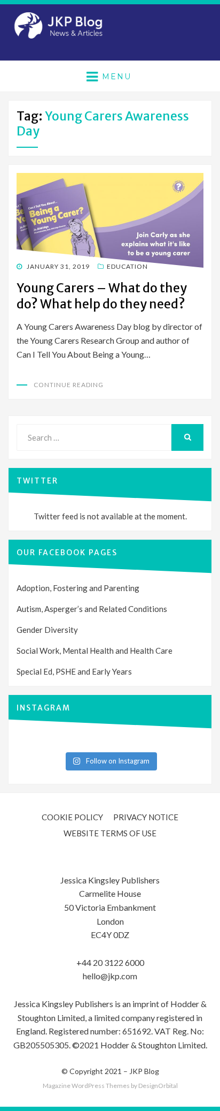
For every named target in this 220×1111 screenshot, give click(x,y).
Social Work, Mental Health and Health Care (94, 650)
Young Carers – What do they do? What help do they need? (102, 296)
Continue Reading (69, 385)
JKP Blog (144, 1071)
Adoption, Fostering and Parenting (78, 588)
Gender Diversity (47, 629)
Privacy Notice (145, 817)
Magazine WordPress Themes (86, 1086)
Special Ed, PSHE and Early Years (74, 671)
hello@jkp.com (110, 976)
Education (127, 266)
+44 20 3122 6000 (110, 962)
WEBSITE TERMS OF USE (110, 833)
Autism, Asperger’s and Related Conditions (92, 609)
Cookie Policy (72, 817)
